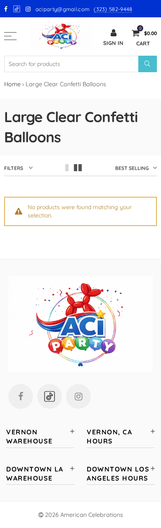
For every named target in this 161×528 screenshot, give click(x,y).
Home (12, 84)
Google (17, 9)
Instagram (78, 396)
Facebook (20, 396)
